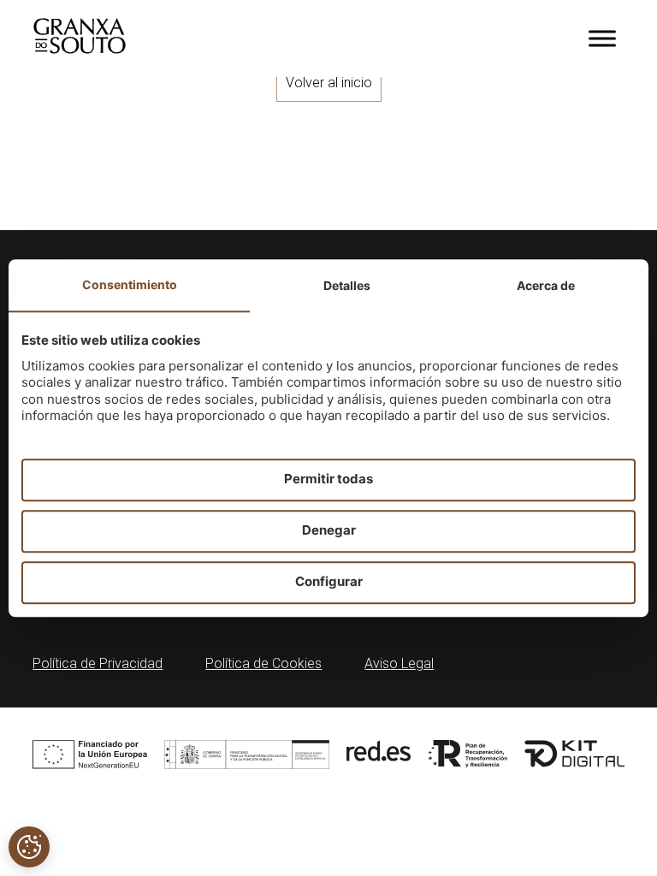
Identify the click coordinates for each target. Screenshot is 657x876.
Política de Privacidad (98, 663)
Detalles (346, 285)
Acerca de (546, 285)
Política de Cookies (263, 663)
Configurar (329, 582)
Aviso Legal (399, 663)
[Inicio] (80, 48)
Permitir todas (328, 479)
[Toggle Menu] (602, 38)
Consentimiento (129, 284)
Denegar (329, 531)
